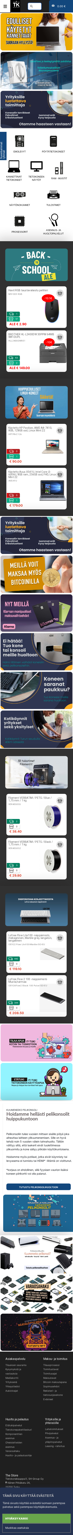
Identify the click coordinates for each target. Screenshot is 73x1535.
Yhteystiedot (12, 1386)
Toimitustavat (51, 1369)
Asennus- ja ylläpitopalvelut (53, 1439)
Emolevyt (19, 151)
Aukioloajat (11, 1390)
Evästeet (48, 1399)
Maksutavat (49, 1378)
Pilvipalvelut (51, 1433)
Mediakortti (11, 1378)
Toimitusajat (50, 1373)
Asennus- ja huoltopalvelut (53, 232)
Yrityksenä (11, 1382)
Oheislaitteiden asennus (13, 1444)
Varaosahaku (12, 1451)
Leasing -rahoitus (55, 1446)
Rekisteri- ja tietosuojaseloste (53, 1393)
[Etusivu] (16, 6)
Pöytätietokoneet (53, 151)
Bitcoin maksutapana (55, 1382)
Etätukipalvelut (13, 1425)
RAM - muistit (59, 178)
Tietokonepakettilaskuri (18, 1429)
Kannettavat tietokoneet (14, 178)
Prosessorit (20, 232)
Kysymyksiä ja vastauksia (13, 1371)
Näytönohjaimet (19, 205)
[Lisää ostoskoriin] (59, 293)
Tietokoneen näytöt (36, 178)
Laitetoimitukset (54, 1429)
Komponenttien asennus (13, 1436)
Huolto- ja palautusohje (18, 1455)
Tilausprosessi (51, 1365)
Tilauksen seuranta (15, 1365)
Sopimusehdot (51, 1386)
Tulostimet (53, 205)
